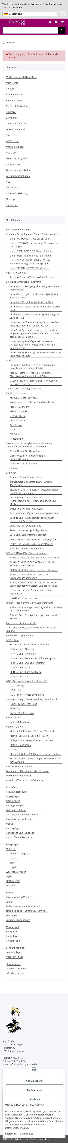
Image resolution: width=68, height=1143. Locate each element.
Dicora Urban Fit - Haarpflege (25, 451)
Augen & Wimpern (19, 853)
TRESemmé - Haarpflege (18, 775)
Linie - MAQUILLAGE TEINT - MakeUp (29, 268)
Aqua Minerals (17, 420)
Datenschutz (26, 1133)
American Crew (14, 100)
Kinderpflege (14, 963)
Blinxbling (11, 117)
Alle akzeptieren (34, 1080)
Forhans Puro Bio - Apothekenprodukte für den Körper (34, 617)
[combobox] (30, 14)
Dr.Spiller (11, 472)
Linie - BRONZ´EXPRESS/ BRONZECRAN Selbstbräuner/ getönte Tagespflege (30, 262)
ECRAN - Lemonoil (15, 129)
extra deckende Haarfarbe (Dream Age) (26, 910)
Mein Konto (12, 82)
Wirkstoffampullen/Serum (19, 837)
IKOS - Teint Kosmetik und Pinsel (27, 694)
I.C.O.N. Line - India (20, 667)
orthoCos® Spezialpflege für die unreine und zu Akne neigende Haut (35, 354)
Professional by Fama (17, 158)
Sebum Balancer (18, 411)
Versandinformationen (18, 175)
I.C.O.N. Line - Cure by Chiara (25, 671)
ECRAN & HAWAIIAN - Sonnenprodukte (26, 553)
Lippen (13, 858)
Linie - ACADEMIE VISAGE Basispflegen (30, 238)
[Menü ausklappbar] (4, 20)
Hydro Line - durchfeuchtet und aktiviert (31, 543)
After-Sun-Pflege (14, 956)
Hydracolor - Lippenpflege (19, 635)
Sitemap (10, 199)
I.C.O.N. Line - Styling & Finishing (27, 662)
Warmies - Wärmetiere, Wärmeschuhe (26, 780)
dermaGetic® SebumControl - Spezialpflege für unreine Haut (35, 316)
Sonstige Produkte (16, 968)
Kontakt (10, 88)
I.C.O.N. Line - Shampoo (22, 649)
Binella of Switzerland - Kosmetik (23, 281)
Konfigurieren (34, 1090)
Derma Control (17, 415)
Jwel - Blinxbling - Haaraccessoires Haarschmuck (31, 699)
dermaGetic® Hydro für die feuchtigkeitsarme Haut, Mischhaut (34, 296)
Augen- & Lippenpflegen (19, 819)
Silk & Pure (15, 434)
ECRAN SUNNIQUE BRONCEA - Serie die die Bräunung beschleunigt (33, 564)
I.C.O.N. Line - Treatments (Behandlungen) (32, 658)
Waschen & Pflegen (16, 871)
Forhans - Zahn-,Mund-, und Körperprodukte (29, 602)
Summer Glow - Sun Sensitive (25, 477)
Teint (12, 862)
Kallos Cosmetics (15, 717)
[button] (50, 22)
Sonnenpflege (13, 952)
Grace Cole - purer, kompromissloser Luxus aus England (31, 629)
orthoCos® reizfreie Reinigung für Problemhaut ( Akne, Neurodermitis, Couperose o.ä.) (36, 324)
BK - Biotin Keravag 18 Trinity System (29, 644)
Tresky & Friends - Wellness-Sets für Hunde (33, 277)
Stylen (9, 876)
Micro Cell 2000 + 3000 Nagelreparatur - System (35, 754)
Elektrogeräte (13, 880)
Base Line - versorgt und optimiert (28, 534)
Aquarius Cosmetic (16, 272)
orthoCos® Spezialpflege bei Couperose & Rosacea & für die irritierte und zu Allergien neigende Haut (33, 344)
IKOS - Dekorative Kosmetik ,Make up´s (26, 681)
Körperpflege (13, 828)
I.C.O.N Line (12, 639)
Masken (10, 823)
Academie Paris (14, 94)
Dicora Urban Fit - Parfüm (23, 463)
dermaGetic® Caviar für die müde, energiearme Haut (35, 308)
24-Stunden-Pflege (15, 809)
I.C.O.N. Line (12, 140)
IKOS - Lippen (17, 690)
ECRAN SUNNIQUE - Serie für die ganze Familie (35, 557)
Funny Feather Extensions (23, 703)
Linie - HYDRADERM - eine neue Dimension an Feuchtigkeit (34, 245)
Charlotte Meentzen (16, 123)
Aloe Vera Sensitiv (19, 406)
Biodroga (10, 111)
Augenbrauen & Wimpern (19, 897)
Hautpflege (12, 931)
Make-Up (10, 848)
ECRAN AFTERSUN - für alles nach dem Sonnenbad (30, 592)
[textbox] (30, 14)
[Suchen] (61, 30)
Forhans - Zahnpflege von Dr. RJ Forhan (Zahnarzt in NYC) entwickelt (36, 609)
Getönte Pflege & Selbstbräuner (22, 814)
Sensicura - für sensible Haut (25, 525)
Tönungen (11, 915)
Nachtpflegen (13, 800)
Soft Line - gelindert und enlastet (27, 548)
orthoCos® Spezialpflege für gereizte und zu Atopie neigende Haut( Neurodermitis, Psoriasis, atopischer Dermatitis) (35, 333)
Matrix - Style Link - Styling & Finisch (29, 735)
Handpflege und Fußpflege (20, 832)
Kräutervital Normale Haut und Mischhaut (32, 402)
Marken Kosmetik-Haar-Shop (21, 76)
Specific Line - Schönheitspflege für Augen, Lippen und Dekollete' (32, 519)
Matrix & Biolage (14, 146)
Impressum (11, 1133)
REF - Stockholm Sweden (19, 766)
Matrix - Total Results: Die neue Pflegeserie (32, 731)
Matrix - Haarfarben (20, 744)
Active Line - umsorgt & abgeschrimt (29, 530)
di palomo (11, 468)
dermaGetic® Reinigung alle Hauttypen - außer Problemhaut (35, 288)
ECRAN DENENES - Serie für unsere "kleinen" (33, 570)
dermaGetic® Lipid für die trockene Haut (31, 302)
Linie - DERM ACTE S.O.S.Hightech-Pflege (31, 251)
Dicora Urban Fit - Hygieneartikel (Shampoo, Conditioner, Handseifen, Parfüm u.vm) (29, 445)
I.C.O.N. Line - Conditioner (23, 653)
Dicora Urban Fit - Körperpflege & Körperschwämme (27, 457)
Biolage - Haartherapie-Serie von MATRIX (31, 740)
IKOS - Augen (17, 685)
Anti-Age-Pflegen (15, 805)
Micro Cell (11, 152)
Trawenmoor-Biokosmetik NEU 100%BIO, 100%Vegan (31, 483)
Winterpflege (16, 438)
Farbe (9, 901)
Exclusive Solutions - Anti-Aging (26, 508)
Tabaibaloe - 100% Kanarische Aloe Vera (27, 770)
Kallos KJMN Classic (20, 722)
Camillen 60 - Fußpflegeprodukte (23, 388)
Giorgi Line (11, 135)
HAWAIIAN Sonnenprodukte (24, 598)
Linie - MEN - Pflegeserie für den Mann (30, 255)
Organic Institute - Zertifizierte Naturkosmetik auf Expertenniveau (34, 382)
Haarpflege (12, 936)
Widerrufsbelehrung (17, 193)
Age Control (16, 425)
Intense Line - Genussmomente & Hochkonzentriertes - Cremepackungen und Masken (33, 501)
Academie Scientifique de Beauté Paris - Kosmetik (32, 234)
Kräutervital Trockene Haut (24, 397)
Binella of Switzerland (17, 106)
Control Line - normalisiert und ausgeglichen (33, 539)
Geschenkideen (15, 973)
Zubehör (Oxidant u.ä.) (18, 919)
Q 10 (12, 429)
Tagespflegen (13, 796)
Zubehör (10, 885)
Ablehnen (34, 1099)
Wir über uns (13, 164)
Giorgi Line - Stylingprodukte (21, 623)
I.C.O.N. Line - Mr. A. (20, 676)
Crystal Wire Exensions (22, 712)
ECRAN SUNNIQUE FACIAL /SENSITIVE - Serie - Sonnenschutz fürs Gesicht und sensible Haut (34, 584)
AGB (8, 181)
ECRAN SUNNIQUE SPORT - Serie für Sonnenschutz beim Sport (29, 576)
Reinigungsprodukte (17, 791)
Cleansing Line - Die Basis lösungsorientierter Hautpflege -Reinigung (34, 491)
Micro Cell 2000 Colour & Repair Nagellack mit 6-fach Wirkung (35, 760)
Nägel (13, 867)
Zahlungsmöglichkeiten (18, 170)
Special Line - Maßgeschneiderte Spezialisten (34, 513)
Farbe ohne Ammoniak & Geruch (23, 906)
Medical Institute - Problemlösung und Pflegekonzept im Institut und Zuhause (30, 374)
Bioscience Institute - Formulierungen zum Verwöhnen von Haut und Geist (32, 366)
